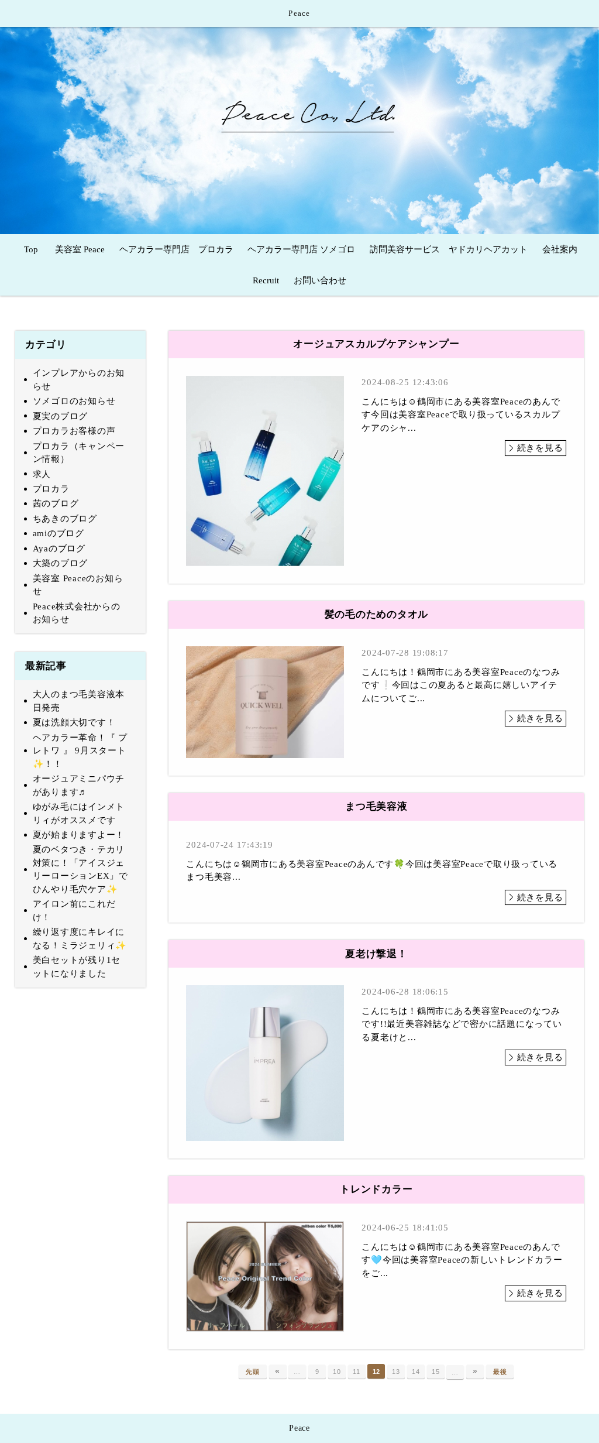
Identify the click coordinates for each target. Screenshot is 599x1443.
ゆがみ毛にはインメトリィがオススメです (79, 813)
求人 (42, 474)
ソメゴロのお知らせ (74, 401)
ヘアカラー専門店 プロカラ (176, 249)
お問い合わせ (320, 280)
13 (396, 1371)
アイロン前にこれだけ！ (74, 910)
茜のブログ (56, 503)
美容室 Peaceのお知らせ (78, 585)
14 (416, 1371)
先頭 (253, 1371)
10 (337, 1371)
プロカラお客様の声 (74, 431)
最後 (500, 1371)
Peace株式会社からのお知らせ (77, 613)
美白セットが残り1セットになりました (77, 966)
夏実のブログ (60, 416)
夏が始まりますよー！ (79, 834)
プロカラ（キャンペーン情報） (79, 452)
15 (436, 1371)
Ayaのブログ (59, 548)
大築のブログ (60, 563)
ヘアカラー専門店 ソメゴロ (301, 249)
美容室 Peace (80, 249)
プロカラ (51, 488)
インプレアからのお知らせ (79, 379)
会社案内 (559, 249)
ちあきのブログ (65, 518)
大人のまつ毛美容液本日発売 (79, 701)
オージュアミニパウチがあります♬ (79, 785)
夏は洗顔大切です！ (74, 722)
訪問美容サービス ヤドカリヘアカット (449, 249)
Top (31, 249)
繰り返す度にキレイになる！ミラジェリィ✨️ (80, 938)
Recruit (266, 280)
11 (356, 1371)
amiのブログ (58, 533)
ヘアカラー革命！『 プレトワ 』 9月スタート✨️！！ (80, 751)
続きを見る (540, 448)
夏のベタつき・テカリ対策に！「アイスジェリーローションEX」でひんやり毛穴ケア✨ (80, 869)
